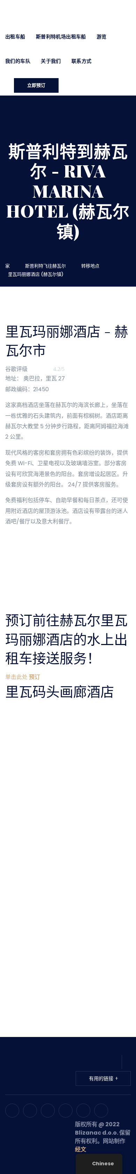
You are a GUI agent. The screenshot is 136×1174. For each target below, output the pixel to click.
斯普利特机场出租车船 (61, 36)
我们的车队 (17, 61)
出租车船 (15, 36)
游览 (102, 36)
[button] (22, 677)
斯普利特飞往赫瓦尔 (46, 266)
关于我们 (51, 61)
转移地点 (91, 266)
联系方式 (81, 61)
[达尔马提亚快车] (57, 12)
